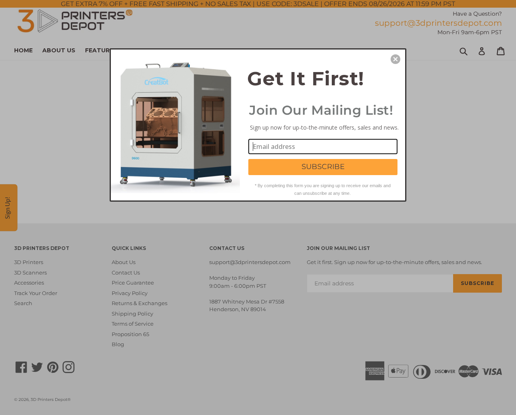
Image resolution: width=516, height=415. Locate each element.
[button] (395, 59)
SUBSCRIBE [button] (323, 166)
